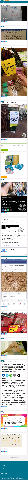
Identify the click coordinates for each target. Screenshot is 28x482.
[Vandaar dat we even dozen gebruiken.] (14, 72)
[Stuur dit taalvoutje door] (6, 21)
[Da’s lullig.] (14, 420)
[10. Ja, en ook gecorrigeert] (14, 13)
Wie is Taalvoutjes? (15, 478)
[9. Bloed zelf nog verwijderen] (14, 282)
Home (3, 463)
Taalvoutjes (2, 0)
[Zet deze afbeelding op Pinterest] (4, 21)
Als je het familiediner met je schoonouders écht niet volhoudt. (12, 312)
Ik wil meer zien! (14, 457)
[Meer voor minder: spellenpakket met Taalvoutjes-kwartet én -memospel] (14, 164)
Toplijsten (3, 466)
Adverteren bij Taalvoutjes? (22, 478)
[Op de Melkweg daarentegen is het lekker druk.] (14, 384)
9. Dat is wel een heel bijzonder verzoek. (8, 219)
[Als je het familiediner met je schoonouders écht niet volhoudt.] (14, 323)
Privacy (5, 478)
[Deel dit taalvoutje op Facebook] (1, 21)
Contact (11, 478)
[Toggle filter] (23, 2)
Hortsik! (2, 180)
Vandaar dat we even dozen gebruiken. (8, 47)
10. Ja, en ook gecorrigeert (5, 5)
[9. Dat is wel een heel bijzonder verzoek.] (14, 235)
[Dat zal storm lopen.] (14, 348)
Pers (2, 478)
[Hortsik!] (14, 197)
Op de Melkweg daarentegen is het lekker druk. (9, 361)
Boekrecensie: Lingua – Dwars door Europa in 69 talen (10, 434)
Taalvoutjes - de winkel (4, 474)
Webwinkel (6, 0)
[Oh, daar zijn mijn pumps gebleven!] (14, 34)
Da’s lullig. (2, 412)
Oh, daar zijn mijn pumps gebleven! (7, 27)
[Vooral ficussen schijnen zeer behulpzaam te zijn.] (14, 121)
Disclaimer (8, 478)
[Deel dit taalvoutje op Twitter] (3, 21)
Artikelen (3, 468)
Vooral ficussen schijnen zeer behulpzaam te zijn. (9, 102)
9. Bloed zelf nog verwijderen (6, 258)
